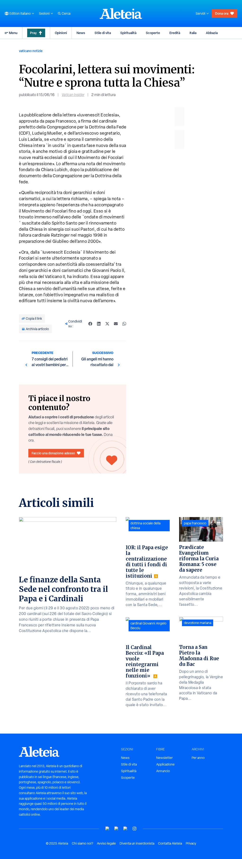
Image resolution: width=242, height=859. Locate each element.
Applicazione (165, 764)
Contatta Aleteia (170, 843)
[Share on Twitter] (107, 324)
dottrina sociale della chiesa (145, 525)
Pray (33, 33)
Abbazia (212, 33)
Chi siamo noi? (82, 843)
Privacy (191, 843)
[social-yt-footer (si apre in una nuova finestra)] (107, 828)
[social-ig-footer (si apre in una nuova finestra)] (134, 828)
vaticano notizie (31, 51)
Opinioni (61, 33)
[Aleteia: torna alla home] (121, 13)
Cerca (66, 13)
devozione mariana (197, 623)
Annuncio (163, 771)
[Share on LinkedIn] (99, 324)
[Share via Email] (116, 324)
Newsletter (164, 758)
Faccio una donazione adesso (53, 453)
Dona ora (221, 13)
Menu (13, 33)
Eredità (174, 33)
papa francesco (195, 523)
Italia (193, 33)
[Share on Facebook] (90, 324)
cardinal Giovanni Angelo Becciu (148, 625)
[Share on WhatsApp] (124, 324)
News (81, 33)
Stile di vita (103, 33)
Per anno (198, 758)
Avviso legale (106, 843)
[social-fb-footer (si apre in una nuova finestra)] (116, 828)
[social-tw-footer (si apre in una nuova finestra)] (125, 828)
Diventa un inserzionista (137, 843)
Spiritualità (128, 33)
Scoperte (153, 33)
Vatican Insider (73, 94)
